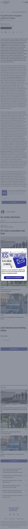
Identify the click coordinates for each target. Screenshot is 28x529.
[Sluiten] (25, 249)
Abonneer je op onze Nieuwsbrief (14, 277)
